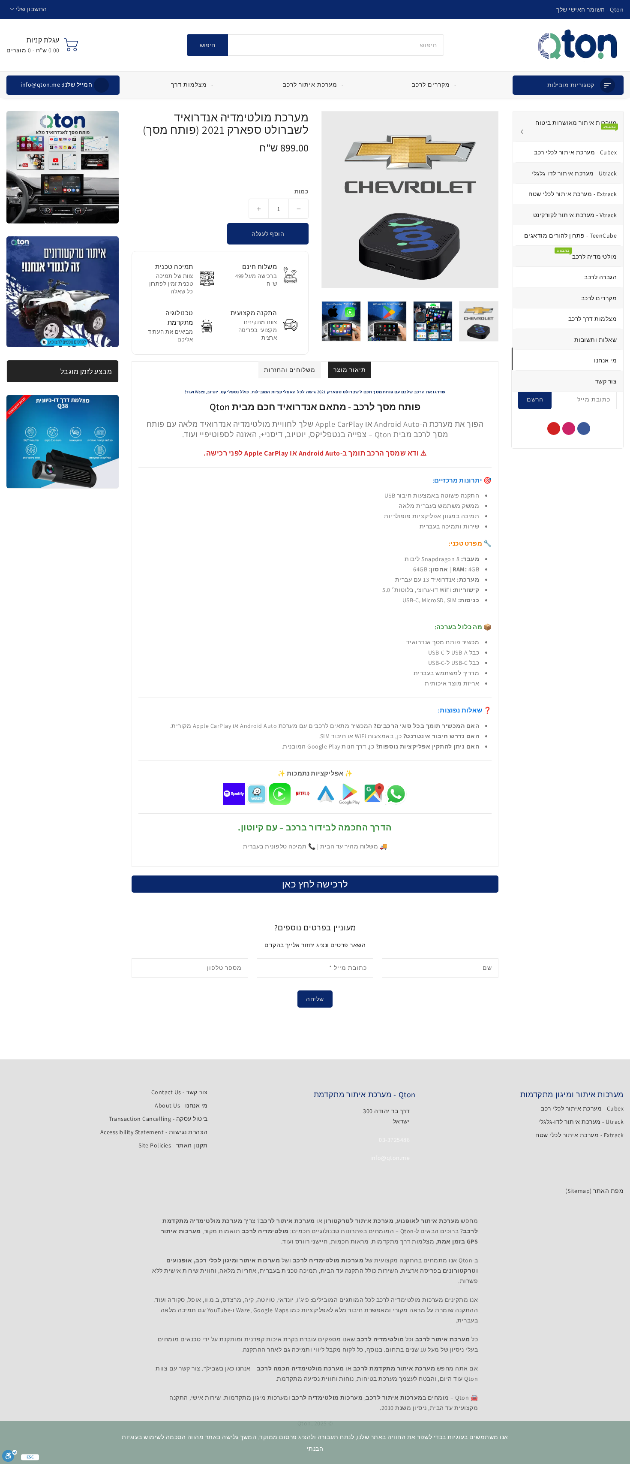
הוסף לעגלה (268, 234)
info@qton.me (56, 84)
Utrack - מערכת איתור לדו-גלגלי (581, 1122)
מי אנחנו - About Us (181, 1105)
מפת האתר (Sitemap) (594, 1191)
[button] (28, 9)
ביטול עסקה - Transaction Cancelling (158, 1119)
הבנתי (315, 1448)
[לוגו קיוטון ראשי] (577, 45)
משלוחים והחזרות (289, 370)
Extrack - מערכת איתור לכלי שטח (579, 1135)
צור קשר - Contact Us (179, 1092)
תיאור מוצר (349, 370)
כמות (301, 191)
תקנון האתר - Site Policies (173, 1145)
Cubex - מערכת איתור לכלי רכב (582, 1108)
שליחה (315, 999)
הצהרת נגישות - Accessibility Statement (154, 1132)
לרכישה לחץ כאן (315, 884)
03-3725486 (394, 1140)
